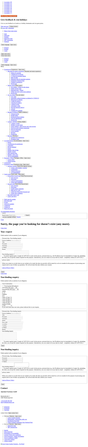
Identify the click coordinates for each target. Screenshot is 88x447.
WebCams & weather (10, 199)
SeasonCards (11, 184)
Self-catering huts (12, 153)
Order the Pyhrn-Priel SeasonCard (20, 192)
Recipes (13, 132)
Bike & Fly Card (15, 190)
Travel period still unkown (11, 286)
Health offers (14, 115)
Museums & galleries (16, 99)
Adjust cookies (8, 441)
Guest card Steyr (12, 196)
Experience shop (8, 164)
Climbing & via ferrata (17, 74)
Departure (4, 289)
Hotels (9, 142)
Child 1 (4, 297)
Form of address (6, 240)
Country (4, 326)
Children (4, 294)
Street (3, 320)
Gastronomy (7, 162)
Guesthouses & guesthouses (15, 144)
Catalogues (7, 205)
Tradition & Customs (16, 110)
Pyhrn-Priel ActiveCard (14, 176)
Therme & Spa (15, 114)
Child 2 (4, 299)
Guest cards (7, 174)
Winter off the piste (16, 88)
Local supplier (15, 131)
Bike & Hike (14, 77)
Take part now (5, 26)
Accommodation (8, 140)
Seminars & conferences (17, 137)
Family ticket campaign (17, 188)
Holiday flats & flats (13, 150)
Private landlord (12, 147)
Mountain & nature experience (16, 71)
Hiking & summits (16, 73)
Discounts (13, 179)
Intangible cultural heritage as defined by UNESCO (25, 98)
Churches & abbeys (16, 103)
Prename (4, 244)
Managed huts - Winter (17, 90)
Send (2, 272)
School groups (11, 161)
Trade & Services (15, 171)
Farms (9, 148)
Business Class (15, 139)
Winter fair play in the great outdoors (21, 92)
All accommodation (13, 156)
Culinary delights (12, 121)
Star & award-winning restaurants (20, 128)
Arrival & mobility (9, 204)
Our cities (13, 96)
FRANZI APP (8, 201)
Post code (4, 322)
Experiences (7, 69)
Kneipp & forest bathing (17, 117)
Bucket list (14, 84)
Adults (4, 291)
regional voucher (12, 166)
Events (6, 202)
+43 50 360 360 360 (6, 401)
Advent (13, 109)
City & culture (11, 95)
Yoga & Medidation (16, 118)
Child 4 (4, 302)
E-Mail (4, 247)
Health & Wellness (13, 112)
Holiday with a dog (13, 155)
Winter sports (11, 85)
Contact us (7, 207)
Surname (4, 245)
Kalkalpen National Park (17, 80)
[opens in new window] (12, 444)
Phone (4, 249)
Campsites (10, 145)
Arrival (4, 287)
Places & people (8, 208)
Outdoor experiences (16, 82)
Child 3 (4, 300)
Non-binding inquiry (8, 254)
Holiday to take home (17, 125)
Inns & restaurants (16, 129)
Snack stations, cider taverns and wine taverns (23, 126)
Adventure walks (15, 106)
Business (10, 136)
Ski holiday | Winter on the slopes (20, 87)
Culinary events (15, 123)
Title (3, 242)
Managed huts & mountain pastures (20, 79)
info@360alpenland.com (7, 402)
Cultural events (15, 104)
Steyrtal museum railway (17, 107)
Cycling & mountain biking (18, 76)
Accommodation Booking (8, 211)
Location (4, 324)
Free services (14, 177)
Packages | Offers (9, 158)
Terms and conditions (17, 182)
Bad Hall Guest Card (13, 195)
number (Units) (6, 304)
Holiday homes (12, 151)
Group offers (11, 159)
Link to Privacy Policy (8, 268)
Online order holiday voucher (19, 168)
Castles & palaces (16, 101)
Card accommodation (17, 180)
